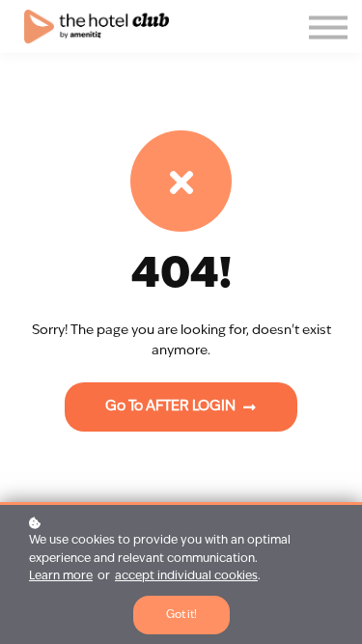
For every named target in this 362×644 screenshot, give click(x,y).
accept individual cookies (186, 576)
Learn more (61, 576)
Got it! (181, 615)
